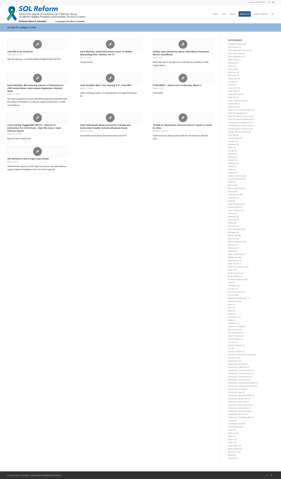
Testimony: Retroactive (238, 408)
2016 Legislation (235, 56)
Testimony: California (237, 367)
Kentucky (232, 216)
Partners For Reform (257, 2)
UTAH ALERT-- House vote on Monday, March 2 (177, 85)
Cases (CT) (232, 88)
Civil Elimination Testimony (239, 125)
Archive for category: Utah (21, 27)
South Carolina (234, 335)
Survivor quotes (235, 351)
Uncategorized (234, 423)
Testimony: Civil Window (238, 376)
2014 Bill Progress (235, 44)
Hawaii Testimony (236, 175)
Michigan (232, 232)
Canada (231, 81)
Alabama (232, 62)
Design (231, 150)
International (233, 194)
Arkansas (232, 72)
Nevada (231, 251)
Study (230, 320)
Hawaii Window (234, 179)
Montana (232, 245)
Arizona (231, 69)
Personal (232, 295)
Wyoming (232, 458)
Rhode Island (234, 329)
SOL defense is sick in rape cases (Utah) (28, 158)
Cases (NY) (232, 103)
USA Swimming (234, 426)
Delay (230, 147)
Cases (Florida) (234, 94)
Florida (231, 160)
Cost (230, 307)
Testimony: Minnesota (237, 398)
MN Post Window (235, 241)
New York (232, 263)
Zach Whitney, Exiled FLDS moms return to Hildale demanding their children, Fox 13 (106, 53)
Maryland (232, 226)
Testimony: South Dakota (239, 411)
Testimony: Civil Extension (239, 373)
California (232, 78)
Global (231, 166)
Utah (230, 430)
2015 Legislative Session (238, 50)
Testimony (232, 361)
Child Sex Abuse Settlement (240, 119)
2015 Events (233, 47)
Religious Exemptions (237, 298)
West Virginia (233, 448)
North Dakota (234, 276)
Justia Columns (234, 210)
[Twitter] (273, 2)
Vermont (231, 433)
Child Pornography (236, 113)
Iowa (230, 200)
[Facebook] (269, 2)
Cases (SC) (232, 106)
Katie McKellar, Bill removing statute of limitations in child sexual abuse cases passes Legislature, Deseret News (35, 88)
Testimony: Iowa (235, 392)
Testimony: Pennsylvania (239, 405)
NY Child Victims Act (236, 279)
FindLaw (231, 157)
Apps (230, 304)
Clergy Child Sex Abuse (238, 131)
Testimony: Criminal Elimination (241, 382)
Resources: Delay (235, 326)
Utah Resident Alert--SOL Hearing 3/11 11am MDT (106, 85)
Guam (230, 169)
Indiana (231, 191)
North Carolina (234, 273)
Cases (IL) (232, 97)
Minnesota (232, 235)
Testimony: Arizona (236, 364)
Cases (230, 84)
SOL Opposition (235, 332)
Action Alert (233, 59)
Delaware (232, 144)
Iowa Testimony (235, 204)
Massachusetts (234, 229)
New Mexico (233, 260)
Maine (230, 222)
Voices (231, 442)
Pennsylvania (234, 291)
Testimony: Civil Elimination (240, 370)
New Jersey (233, 257)
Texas (230, 420)
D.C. (229, 348)
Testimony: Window (236, 414)
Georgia (231, 163)
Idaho (230, 182)
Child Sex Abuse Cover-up (239, 116)
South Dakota (234, 339)
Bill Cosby (232, 75)
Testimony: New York (237, 401)
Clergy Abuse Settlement (239, 122)
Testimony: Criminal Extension (241, 386)
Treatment (232, 323)
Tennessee (233, 357)
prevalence (233, 317)
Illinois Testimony (235, 188)
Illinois (230, 185)
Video (230, 436)
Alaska (231, 66)
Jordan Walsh (234, 207)
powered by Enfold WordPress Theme (46, 475)
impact (231, 314)
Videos (231, 439)
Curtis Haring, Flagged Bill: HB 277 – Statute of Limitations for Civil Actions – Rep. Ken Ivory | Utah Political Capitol (34, 128)
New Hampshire (235, 254)
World (230, 455)
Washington (233, 445)
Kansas (231, 213)
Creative (231, 141)
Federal (231, 153)
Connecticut (233, 138)
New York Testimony (237, 266)
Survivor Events (235, 345)
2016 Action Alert (235, 53)
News (230, 270)
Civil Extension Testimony (239, 128)
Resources (232, 301)
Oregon (231, 288)
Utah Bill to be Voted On (20, 51)
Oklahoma (232, 285)
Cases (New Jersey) (236, 100)
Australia (232, 197)
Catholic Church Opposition (240, 110)
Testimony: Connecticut (238, 379)
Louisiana (232, 219)
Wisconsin (232, 451)
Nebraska (232, 248)
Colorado (232, 135)
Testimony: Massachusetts (240, 395)
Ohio (230, 282)
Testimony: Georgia (236, 389)
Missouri (231, 238)
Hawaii (231, 172)
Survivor (231, 342)
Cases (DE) (232, 91)
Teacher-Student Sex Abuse (240, 354)
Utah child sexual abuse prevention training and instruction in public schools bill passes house (105, 126)
